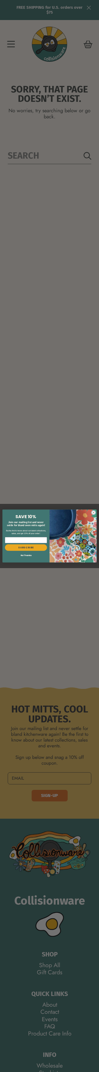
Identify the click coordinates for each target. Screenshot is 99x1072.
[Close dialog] (93, 512)
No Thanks (26, 555)
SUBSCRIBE (26, 547)
